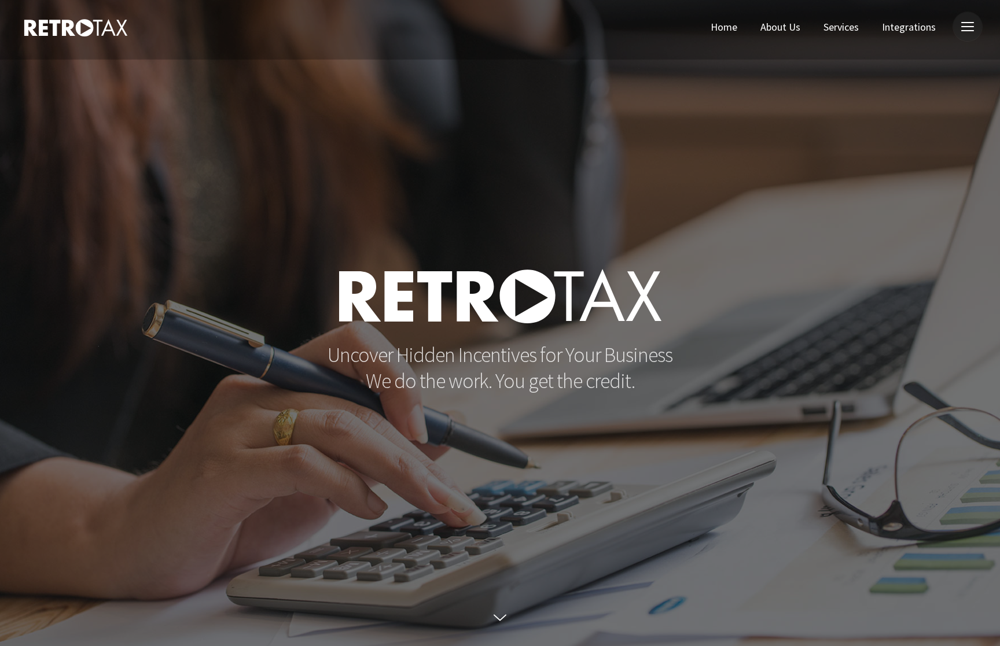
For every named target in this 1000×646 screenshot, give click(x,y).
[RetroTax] (76, 32)
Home (724, 27)
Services (841, 27)
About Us (780, 27)
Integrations (909, 27)
